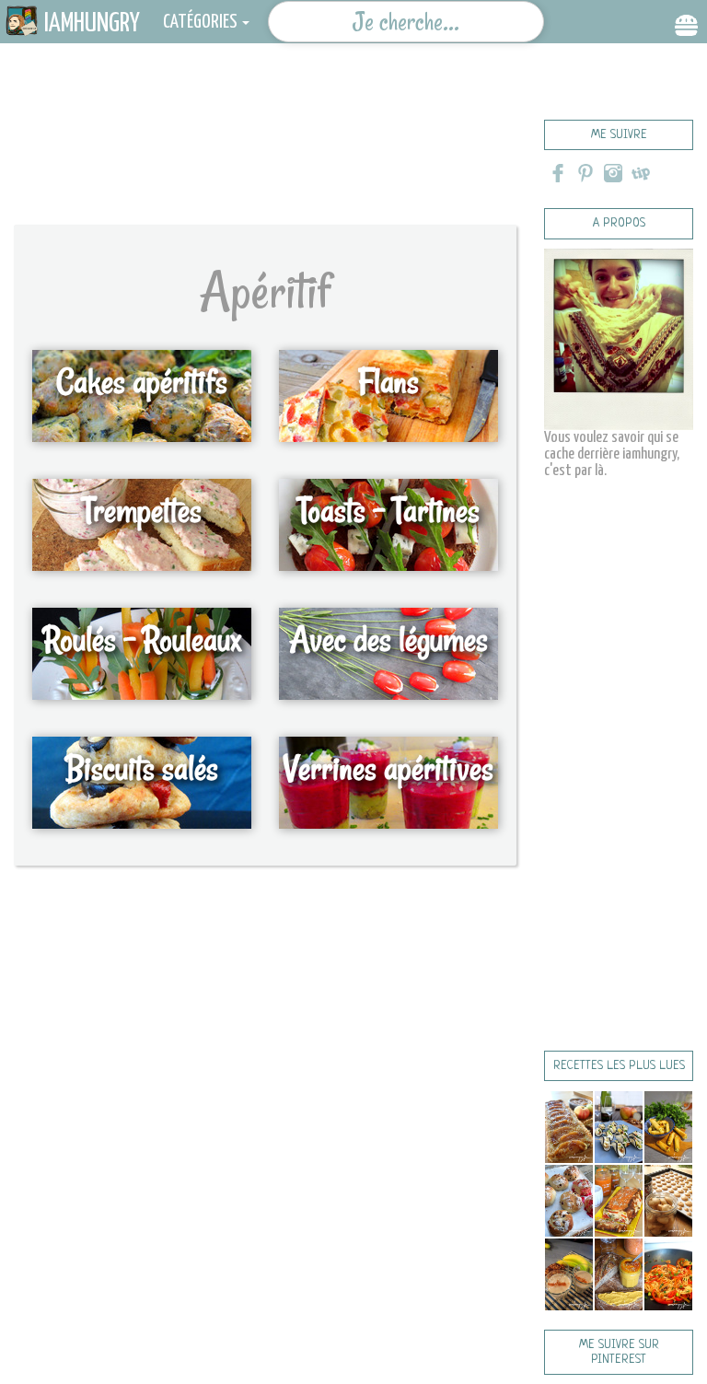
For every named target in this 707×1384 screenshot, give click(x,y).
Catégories (200, 22)
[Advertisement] (335, 142)
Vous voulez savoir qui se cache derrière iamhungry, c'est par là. (611, 454)
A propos (619, 223)
